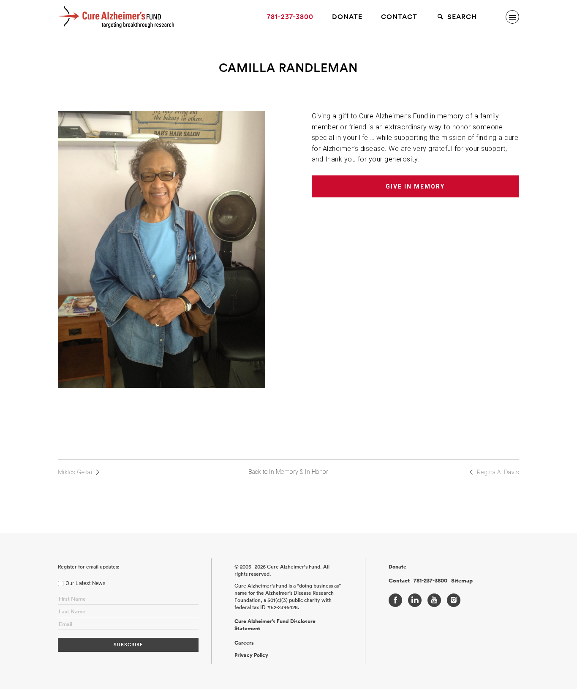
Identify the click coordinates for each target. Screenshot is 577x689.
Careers (244, 643)
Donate (347, 16)
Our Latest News (85, 583)
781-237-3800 (290, 16)
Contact (399, 16)
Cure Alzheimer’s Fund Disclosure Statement (275, 625)
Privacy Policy (251, 655)
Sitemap (462, 581)
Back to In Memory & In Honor (288, 471)
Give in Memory (415, 186)
